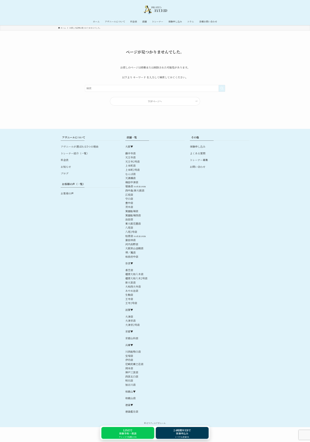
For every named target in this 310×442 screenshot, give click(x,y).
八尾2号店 (131, 232)
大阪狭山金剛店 (134, 248)
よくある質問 (197, 153)
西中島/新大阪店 (134, 190)
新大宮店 (130, 282)
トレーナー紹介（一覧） (75, 153)
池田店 (129, 219)
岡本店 (129, 368)
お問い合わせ (197, 167)
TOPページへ (155, 101)
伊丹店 (129, 360)
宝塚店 (129, 356)
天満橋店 (130, 178)
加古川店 (130, 385)
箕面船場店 (131, 211)
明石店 (129, 380)
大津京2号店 (132, 325)
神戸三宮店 (131, 372)
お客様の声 (67, 193)
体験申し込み (197, 146)
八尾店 (129, 227)
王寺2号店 (131, 303)
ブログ (64, 173)
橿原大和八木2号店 (136, 278)
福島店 (129, 186)
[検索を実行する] (222, 88)
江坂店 (129, 195)
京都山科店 (131, 338)
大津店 (129, 316)
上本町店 (130, 165)
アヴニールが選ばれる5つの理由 (79, 146)
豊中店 (129, 203)
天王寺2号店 (132, 161)
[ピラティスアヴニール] (155, 9)
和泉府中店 (131, 257)
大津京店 (130, 320)
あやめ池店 (131, 291)
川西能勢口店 (133, 352)
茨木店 (129, 207)
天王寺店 (130, 157)
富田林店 (130, 240)
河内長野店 (131, 244)
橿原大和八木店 (134, 274)
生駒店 (129, 295)
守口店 (129, 199)
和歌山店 (130, 398)
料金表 (64, 160)
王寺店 (129, 299)
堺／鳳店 (130, 252)
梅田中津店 (131, 182)
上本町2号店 (132, 170)
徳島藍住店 (131, 411)
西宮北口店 (131, 376)
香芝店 (129, 270)
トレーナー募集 (199, 160)
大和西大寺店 (133, 286)
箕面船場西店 (133, 215)
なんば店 (130, 174)
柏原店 (129, 236)
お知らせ (66, 167)
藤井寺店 (130, 153)
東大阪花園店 (133, 223)
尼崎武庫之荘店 (134, 364)
